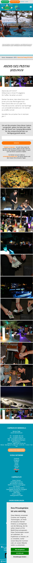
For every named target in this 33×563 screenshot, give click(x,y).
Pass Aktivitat (5, 1)
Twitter (16, 463)
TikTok (16, 467)
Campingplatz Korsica (16, 482)
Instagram (16, 460)
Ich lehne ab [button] (19, 553)
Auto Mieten (16, 486)
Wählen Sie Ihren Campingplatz (16, 485)
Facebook (16, 458)
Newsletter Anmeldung (16, 450)
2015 (15, 57)
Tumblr (16, 464)
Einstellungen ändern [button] (19, 557)
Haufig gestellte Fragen (16, 495)
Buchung (5, 561)
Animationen (9, 57)
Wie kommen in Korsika (16, 483)
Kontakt (23, 1)
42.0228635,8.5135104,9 (18, 440)
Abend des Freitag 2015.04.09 (25, 57)
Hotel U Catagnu (16, 494)
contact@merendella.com (10, 156)
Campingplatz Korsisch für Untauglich (16, 489)
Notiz (26, 1)
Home (3, 57)
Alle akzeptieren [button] (20, 549)
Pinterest (16, 466)
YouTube (16, 461)
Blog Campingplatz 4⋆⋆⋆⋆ (16, 491)
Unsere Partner (16, 480)
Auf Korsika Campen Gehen (16, 488)
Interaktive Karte (15, 1)
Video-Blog (16, 492)
